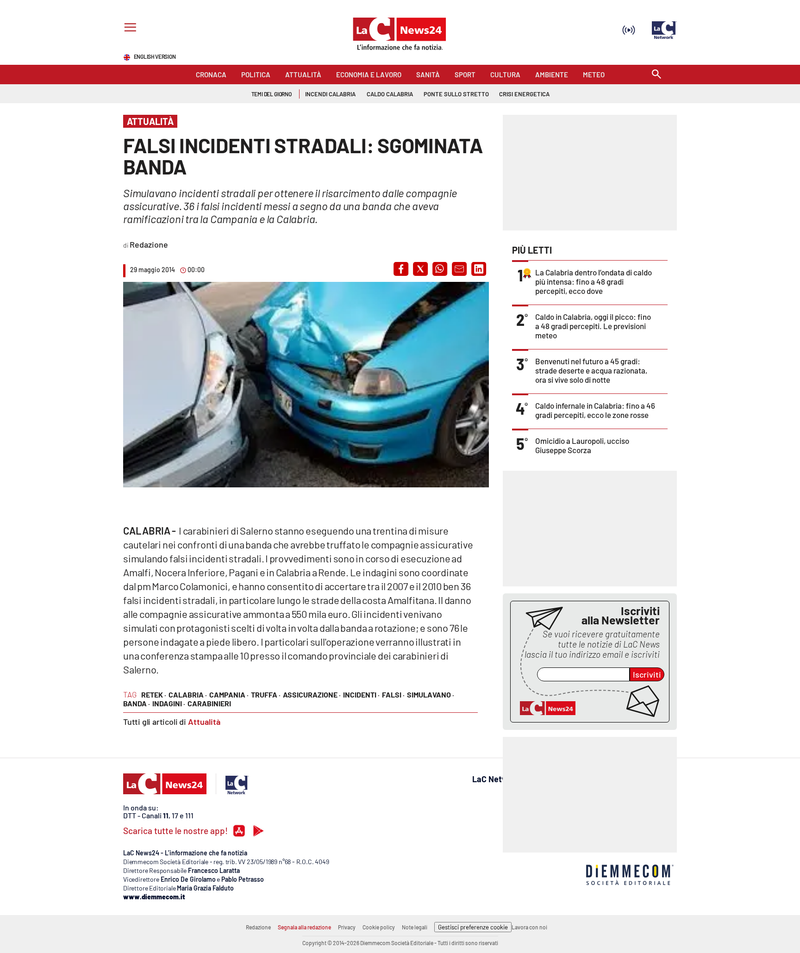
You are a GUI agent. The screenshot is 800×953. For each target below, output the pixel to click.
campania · (229, 694)
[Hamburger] (128, 28)
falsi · (393, 694)
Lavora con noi (529, 927)
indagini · (168, 703)
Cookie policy (378, 927)
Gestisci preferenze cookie (473, 927)
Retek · (153, 694)
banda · (136, 703)
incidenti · (361, 694)
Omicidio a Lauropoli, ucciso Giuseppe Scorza (582, 445)
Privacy (347, 927)
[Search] (656, 74)
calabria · (188, 694)
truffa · (266, 694)
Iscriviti (647, 674)
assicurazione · (312, 694)
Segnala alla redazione (304, 927)
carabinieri (209, 703)
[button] (401, 269)
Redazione (258, 927)
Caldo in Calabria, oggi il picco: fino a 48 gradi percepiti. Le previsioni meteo (593, 326)
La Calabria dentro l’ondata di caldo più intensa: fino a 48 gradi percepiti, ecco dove (593, 281)
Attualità (204, 721)
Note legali (414, 927)
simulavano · (430, 694)
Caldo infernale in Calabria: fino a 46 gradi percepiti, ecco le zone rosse (595, 410)
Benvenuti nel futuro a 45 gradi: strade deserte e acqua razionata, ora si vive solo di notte (591, 370)
